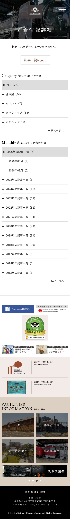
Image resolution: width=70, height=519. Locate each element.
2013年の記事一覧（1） (20, 272)
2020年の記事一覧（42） (21, 226)
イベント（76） (15, 103)
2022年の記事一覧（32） (21, 207)
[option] (35, 471)
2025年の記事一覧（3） (20, 179)
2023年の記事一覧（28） (21, 198)
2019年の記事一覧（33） (21, 235)
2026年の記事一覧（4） (21, 151)
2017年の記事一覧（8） (20, 254)
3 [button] (37, 481)
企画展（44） (14, 94)
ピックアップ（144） (19, 112)
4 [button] (40, 480)
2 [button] (33, 480)
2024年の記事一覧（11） (21, 189)
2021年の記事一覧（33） (21, 217)
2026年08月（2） (19, 161)
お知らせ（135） (16, 122)
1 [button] (29, 480)
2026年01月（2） (19, 170)
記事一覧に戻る (35, 59)
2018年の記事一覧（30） (21, 245)
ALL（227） (14, 85)
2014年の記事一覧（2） (20, 263)
